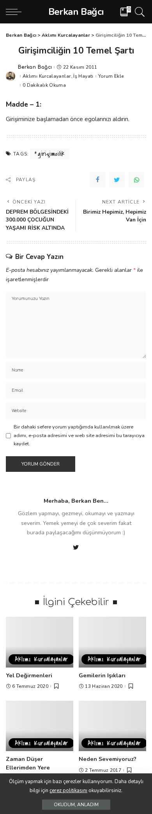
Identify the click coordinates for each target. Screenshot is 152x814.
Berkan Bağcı (35, 67)
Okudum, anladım (76, 805)
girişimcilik (51, 154)
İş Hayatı (83, 76)
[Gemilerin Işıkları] (112, 642)
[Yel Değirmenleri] (39, 642)
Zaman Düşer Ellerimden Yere (28, 763)
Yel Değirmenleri (29, 675)
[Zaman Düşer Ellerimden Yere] (39, 726)
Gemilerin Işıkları (102, 675)
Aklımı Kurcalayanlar (47, 76)
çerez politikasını (68, 790)
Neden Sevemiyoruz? (107, 759)
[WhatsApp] (136, 179)
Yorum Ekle (111, 76)
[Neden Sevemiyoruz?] (112, 726)
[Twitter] (117, 179)
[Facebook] (97, 179)
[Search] (138, 11)
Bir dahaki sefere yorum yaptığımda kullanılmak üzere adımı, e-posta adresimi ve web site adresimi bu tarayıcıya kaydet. (79, 435)
